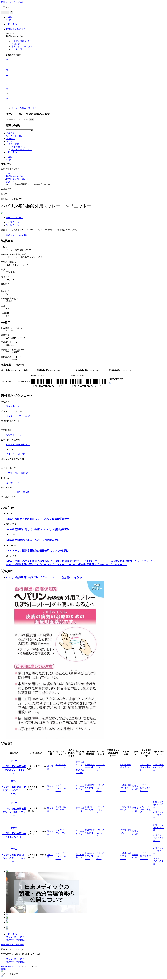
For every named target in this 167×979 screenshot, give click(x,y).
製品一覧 (10, 182)
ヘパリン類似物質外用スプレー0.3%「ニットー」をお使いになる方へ (45, 577)
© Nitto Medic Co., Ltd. (11, 966)
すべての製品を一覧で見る (24, 108)
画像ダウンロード (14, 218)
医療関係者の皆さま (15, 176)
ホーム (9, 173)
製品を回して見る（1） (17, 235)
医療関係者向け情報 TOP (18, 179)
